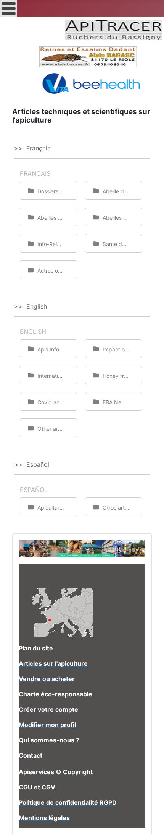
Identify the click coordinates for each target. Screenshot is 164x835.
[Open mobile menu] (8, 8)
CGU (25, 787)
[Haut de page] (150, 821)
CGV (48, 787)
